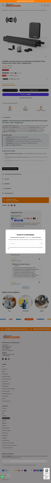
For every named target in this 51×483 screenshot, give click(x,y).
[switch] (46, 478)
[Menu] (49, 469)
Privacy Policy (14, 247)
